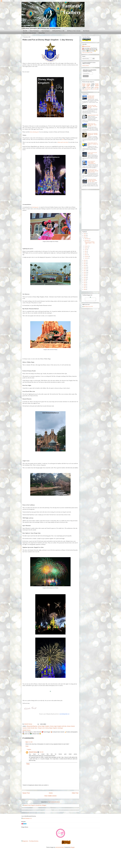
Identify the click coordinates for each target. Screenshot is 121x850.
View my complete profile (87, 52)
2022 (85, 261)
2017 (85, 270)
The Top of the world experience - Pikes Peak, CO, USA (92, 106)
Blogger (72, 847)
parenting (95, 88)
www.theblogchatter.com (64, 713)
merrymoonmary (60, 847)
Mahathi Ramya (33, 752)
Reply (27, 746)
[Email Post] (38, 724)
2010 (85, 282)
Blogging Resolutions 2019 (93, 115)
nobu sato (50, 349)
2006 (85, 289)
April (86, 252)
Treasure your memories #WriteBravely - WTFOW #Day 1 (92, 134)
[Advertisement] (90, 209)
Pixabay (56, 241)
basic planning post (34, 132)
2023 (85, 260)
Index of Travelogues (34, 30)
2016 (85, 272)
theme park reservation (63, 142)
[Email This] (40, 724)
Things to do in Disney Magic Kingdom (47, 728)
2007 (85, 287)
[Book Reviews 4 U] (26, 818)
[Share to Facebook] (44, 724)
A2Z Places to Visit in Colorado (73, 30)
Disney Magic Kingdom (43, 726)
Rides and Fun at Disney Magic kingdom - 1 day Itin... (90, 242)
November (87, 240)
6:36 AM (41, 752)
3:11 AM (30, 742)
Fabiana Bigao (50, 241)
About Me (25, 30)
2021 (85, 263)
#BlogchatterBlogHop (31, 726)
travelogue (60, 728)
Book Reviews (86, 30)
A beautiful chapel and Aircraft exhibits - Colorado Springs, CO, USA (93, 170)
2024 (85, 237)
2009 (85, 284)
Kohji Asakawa (50, 587)
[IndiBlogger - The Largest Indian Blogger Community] (66, 843)
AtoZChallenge (88, 88)
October (86, 246)
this (63, 139)
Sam (27, 742)
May (86, 251)
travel (97, 85)
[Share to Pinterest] (45, 724)
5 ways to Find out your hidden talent (92, 153)
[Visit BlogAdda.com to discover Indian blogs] (23, 823)
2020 (85, 265)
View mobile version (50, 796)
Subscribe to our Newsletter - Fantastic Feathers (90, 70)
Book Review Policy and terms (29, 32)
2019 (85, 267)
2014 (85, 275)
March (86, 254)
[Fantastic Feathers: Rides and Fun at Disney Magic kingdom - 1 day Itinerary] (50, 52)
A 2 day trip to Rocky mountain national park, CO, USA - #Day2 (92, 180)
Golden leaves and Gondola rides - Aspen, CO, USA (92, 124)
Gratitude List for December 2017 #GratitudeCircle (91, 97)
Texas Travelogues (46, 30)
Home (51, 793)
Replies (29, 749)
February (87, 256)
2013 (85, 277)
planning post (35, 207)
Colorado (96, 87)
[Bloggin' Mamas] (60, 837)
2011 (85, 280)
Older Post (75, 793)
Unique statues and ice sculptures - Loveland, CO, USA (93, 144)
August (86, 247)
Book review (86, 84)
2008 (85, 285)
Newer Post (26, 793)
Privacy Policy (42, 32)
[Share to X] (43, 724)
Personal (88, 87)
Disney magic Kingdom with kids (58, 726)
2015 (85, 273)
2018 (85, 268)
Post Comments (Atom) (54, 802)
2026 (85, 233)
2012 (85, 279)
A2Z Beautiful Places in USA (58, 30)
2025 (85, 235)
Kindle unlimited (85, 65)
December (87, 238)
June (86, 249)
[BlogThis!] (41, 724)
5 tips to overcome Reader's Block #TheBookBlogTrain (91, 162)
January (86, 258)
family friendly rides (32, 728)
